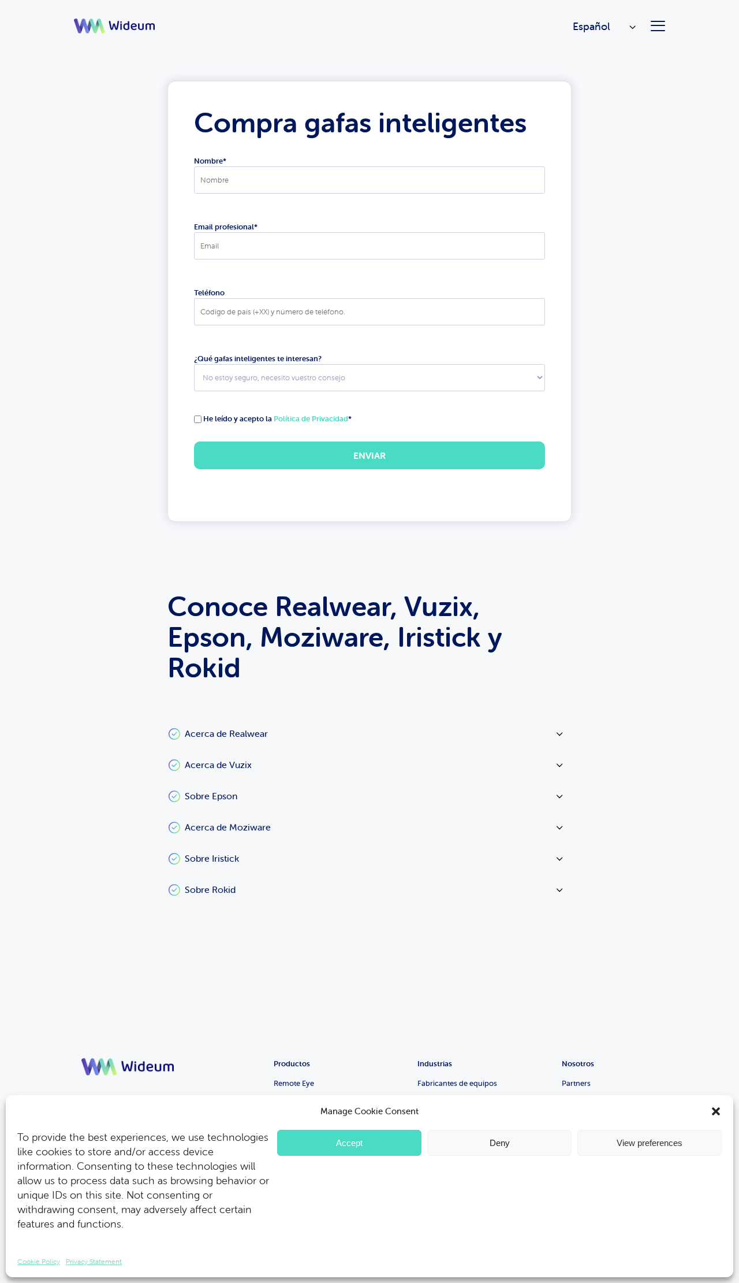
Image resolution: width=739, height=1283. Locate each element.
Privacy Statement (94, 1261)
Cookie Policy (38, 1261)
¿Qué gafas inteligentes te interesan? (258, 359)
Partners (576, 1083)
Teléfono (209, 293)
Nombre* (210, 161)
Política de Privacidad (311, 419)
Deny (500, 1143)
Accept (349, 1143)
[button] (716, 1111)
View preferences (649, 1143)
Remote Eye (294, 1083)
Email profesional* (225, 227)
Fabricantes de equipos (457, 1083)
